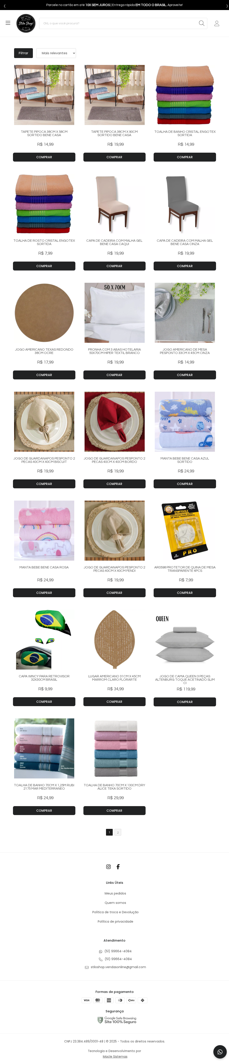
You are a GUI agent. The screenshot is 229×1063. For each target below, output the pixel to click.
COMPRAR (44, 157)
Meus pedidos (115, 893)
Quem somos (115, 903)
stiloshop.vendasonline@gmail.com (118, 967)
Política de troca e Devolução (115, 912)
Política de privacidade (115, 921)
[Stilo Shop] (26, 23)
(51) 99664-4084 (118, 951)
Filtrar (23, 53)
